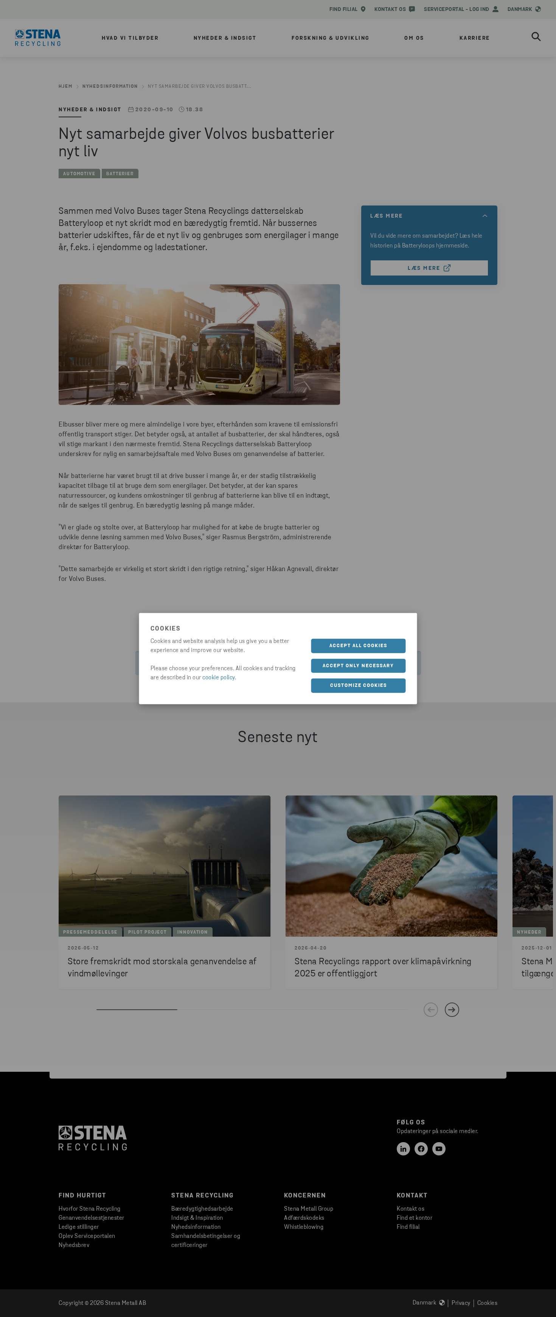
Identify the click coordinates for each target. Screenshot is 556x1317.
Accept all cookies (358, 645)
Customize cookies (358, 685)
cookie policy (218, 678)
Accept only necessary (358, 665)
